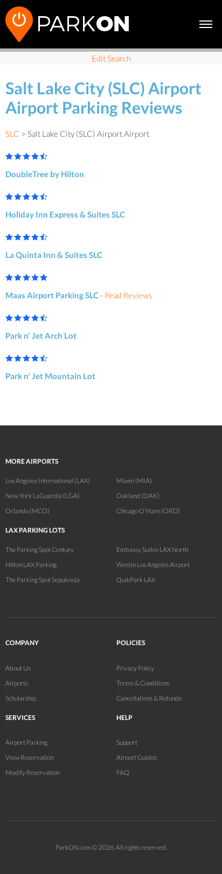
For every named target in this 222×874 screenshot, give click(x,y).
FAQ (122, 772)
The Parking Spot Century (39, 550)
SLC (12, 133)
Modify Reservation (32, 772)
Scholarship (20, 698)
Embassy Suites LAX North (152, 550)
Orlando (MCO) (27, 511)
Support (126, 742)
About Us (18, 668)
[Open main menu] (206, 24)
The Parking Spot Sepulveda (42, 580)
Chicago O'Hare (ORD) (148, 511)
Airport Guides (136, 757)
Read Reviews (128, 295)
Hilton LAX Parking (31, 565)
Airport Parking (26, 742)
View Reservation (29, 757)
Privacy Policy (135, 668)
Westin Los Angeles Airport (153, 565)
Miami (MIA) (134, 481)
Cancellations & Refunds (149, 698)
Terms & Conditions (142, 683)
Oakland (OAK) (137, 496)
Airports (16, 683)
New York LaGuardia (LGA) (42, 496)
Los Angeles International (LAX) (47, 481)
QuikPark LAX (135, 580)
